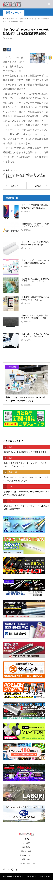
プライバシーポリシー (26, 863)
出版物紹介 (26, 847)
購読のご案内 (26, 851)
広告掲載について (26, 855)
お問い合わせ (26, 859)
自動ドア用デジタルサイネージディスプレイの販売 (26, 175)
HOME (26, 839)
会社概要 (26, 843)
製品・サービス (14, 12)
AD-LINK (37, 176)
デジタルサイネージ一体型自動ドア (19, 174)
